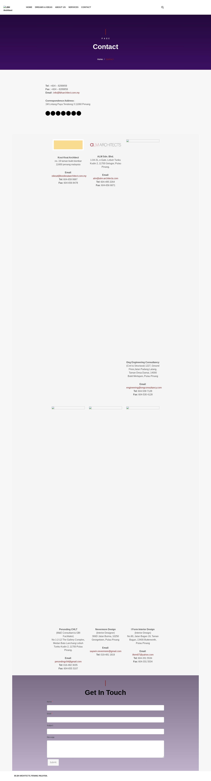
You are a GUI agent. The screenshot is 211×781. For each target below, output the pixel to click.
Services (73, 7)
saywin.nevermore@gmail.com (105, 651)
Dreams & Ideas (43, 7)
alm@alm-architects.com (105, 178)
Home (29, 7)
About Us (60, 7)
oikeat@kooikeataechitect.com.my (69, 176)
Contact (86, 7)
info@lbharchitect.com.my (66, 92)
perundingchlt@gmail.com (68, 661)
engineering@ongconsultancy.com (144, 387)
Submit (53, 762)
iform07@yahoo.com (142, 654)
